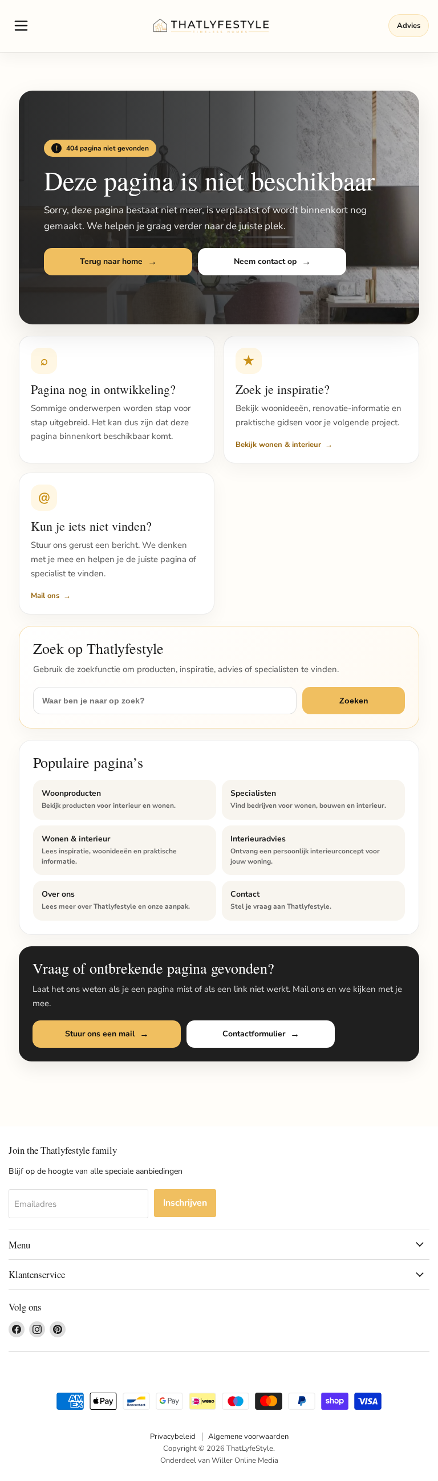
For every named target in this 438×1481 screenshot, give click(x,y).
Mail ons (45, 596)
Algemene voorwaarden (248, 1436)
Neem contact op (265, 261)
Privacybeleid (173, 1436)
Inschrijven (185, 1203)
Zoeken (353, 700)
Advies (408, 26)
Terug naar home (111, 261)
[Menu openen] (21, 26)
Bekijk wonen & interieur (278, 445)
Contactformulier (253, 1033)
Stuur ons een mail (100, 1033)
